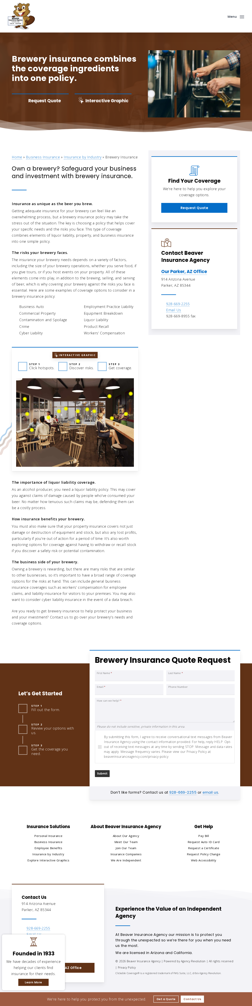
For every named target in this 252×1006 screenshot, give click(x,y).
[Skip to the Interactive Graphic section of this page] (103, 101)
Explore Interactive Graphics (48, 860)
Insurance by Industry (83, 157)
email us (210, 792)
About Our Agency (126, 836)
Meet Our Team (126, 842)
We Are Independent (126, 860)
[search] (220, 16)
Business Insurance (43, 157)
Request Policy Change (203, 854)
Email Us (173, 310)
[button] (236, 16)
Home (17, 157)
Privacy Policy (127, 967)
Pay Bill (203, 836)
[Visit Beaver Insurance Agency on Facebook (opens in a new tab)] (25, 951)
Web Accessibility (203, 860)
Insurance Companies (126, 854)
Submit (102, 773)
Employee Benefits (48, 848)
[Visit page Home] (21, 16)
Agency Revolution (193, 961)
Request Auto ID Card (204, 842)
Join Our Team (126, 848)
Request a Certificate (203, 848)
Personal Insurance (48, 836)
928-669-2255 (178, 303)
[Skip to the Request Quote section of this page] (40, 101)
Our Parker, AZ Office (184, 272)
